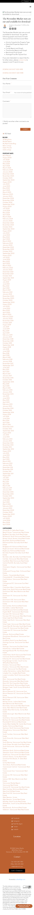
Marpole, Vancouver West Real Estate (15, 681)
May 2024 (6, 212)
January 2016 (7, 392)
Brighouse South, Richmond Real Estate (16, 548)
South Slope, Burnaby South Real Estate (16, 744)
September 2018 (8, 345)
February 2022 (8, 267)
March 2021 (7, 290)
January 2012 (7, 465)
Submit (25, 129)
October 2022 (7, 251)
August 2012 (7, 451)
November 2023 (8, 225)
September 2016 (8, 382)
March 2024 (7, 217)
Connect (26, 1)
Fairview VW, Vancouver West (13, 614)
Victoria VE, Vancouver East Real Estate (16, 787)
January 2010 (7, 508)
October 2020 (7, 300)
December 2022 (8, 247)
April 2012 (6, 459)
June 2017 (6, 367)
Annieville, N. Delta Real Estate (13, 530)
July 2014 (6, 416)
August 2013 (7, 433)
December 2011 (8, 467)
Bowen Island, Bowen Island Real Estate (16, 538)
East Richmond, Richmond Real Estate (15, 610)
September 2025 (8, 180)
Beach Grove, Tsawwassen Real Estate (16, 532)
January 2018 (7, 361)
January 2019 (7, 337)
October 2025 (7, 178)
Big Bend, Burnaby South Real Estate (15, 534)
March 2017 (7, 374)
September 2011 (8, 473)
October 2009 (7, 512)
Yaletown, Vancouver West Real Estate (16, 809)
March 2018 (7, 357)
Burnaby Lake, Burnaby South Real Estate (17, 557)
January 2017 (7, 375)
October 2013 (7, 429)
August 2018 (7, 347)
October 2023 (7, 227)
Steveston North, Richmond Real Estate (16, 750)
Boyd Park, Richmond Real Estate (14, 540)
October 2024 (7, 202)
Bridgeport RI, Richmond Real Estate (15, 546)
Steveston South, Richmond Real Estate (16, 752)
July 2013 (6, 435)
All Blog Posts (7, 139)
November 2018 (8, 341)
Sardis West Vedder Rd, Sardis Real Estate (17, 724)
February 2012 (7, 463)
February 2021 (7, 292)
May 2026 (6, 163)
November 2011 (8, 469)
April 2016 (6, 386)
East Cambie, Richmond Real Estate (15, 606)
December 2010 (8, 492)
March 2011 (6, 486)
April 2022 (6, 263)
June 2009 (6, 520)
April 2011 (6, 484)
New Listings (7, 145)
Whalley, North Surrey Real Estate (14, 801)
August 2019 (7, 325)
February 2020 (8, 316)
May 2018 (6, 353)
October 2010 (7, 496)
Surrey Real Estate (9, 763)
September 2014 (8, 412)
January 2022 (7, 269)
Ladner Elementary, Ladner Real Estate (16, 671)
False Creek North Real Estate (13, 618)
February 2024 (8, 219)
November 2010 (8, 494)
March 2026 (7, 168)
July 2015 (6, 396)
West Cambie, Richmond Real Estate (15, 789)
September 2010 (8, 498)
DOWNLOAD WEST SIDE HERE (13, 73)
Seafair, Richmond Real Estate (13, 726)
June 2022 (6, 259)
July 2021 (6, 282)
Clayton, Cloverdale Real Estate (13, 575)
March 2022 (7, 265)
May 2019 (6, 331)
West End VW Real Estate (11, 791)
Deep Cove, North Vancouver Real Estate (16, 589)
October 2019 (7, 323)
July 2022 (6, 257)
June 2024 (6, 210)
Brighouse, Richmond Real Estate (14, 551)
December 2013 (8, 426)
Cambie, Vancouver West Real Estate (15, 559)
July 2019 (6, 327)
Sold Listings (7, 150)
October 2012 (7, 447)
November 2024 (8, 200)
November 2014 (8, 408)
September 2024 (8, 204)
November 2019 (8, 320)
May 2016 (6, 384)
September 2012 (8, 449)
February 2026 (8, 170)
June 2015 (6, 398)
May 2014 (6, 420)
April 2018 (6, 355)
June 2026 (6, 161)
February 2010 (8, 506)
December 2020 (8, 296)
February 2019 (7, 335)
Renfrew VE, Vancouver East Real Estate (16, 720)
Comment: (6, 101)
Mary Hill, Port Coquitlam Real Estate (15, 683)
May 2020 (6, 310)
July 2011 (6, 477)
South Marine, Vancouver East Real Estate (17, 742)
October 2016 (7, 380)
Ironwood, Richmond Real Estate (14, 656)
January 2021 (7, 294)
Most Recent (7, 155)
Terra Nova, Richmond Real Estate (14, 765)
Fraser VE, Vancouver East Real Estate (15, 628)
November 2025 (8, 176)
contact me (22, 60)
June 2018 (6, 351)
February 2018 (7, 359)
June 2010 (6, 500)
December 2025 (8, 174)
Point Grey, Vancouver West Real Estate (16, 705)
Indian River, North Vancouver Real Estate (17, 655)
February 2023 (8, 243)
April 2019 (6, 333)
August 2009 (7, 516)
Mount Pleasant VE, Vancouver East (15, 691)
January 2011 (7, 490)
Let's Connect (17, 871)
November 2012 (8, 445)
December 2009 (8, 510)
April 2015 (6, 402)
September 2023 (8, 229)
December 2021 (8, 272)
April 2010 (6, 502)
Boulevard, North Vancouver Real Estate (16, 536)
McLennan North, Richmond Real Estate (16, 685)
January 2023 (7, 245)
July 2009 (6, 518)
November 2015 (8, 394)
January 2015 (7, 406)
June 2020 (6, 308)
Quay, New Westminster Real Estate (15, 707)
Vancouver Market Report (11, 783)
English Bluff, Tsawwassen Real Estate (15, 612)
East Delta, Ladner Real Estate (13, 608)
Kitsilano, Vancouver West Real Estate (15, 667)
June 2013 (6, 437)
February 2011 (7, 488)
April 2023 (6, 239)
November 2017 (8, 363)
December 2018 (8, 339)
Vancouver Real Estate (10, 785)
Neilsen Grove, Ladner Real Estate (14, 701)
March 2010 (7, 504)
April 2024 (6, 214)
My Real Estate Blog (9, 143)
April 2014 (6, 422)
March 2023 (7, 241)
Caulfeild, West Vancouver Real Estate (16, 561)
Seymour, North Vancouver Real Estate (16, 728)
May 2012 (6, 457)
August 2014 (7, 414)
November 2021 (8, 274)
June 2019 (6, 329)
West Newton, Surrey (10, 797)
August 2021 (7, 280)
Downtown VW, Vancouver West (14, 599)
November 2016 (8, 378)
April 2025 (6, 190)
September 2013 (8, 431)
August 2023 (7, 231)
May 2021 (6, 286)
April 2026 (6, 166)
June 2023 (6, 235)
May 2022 (6, 261)
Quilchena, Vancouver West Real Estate (16, 718)
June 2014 (6, 418)
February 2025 (8, 194)
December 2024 (8, 198)
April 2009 (6, 524)
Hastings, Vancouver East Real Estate (15, 646)
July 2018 (6, 349)
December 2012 (8, 443)
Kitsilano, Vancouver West (12, 665)
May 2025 (6, 188)
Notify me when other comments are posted (16, 122)
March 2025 (7, 192)
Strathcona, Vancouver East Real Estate (16, 754)
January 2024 (7, 221)
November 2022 (8, 249)
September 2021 (8, 278)
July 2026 (6, 159)
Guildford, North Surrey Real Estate (15, 640)
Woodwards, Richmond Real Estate (15, 807)
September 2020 (9, 302)
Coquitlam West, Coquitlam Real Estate (16, 587)
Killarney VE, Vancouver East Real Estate (16, 659)
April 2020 (6, 312)
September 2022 (8, 253)
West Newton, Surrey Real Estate (14, 799)
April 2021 (6, 288)
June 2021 (6, 284)
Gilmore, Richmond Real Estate (13, 634)
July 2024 (6, 208)
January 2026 (7, 172)
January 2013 (7, 441)
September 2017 (8, 365)
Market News (7, 141)
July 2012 (6, 453)
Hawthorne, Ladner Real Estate (13, 648)
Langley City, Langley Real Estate (14, 673)
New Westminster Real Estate (13, 703)
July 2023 (6, 233)
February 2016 (7, 390)
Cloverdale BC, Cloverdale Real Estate (16, 577)
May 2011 (6, 482)
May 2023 (6, 237)
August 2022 (7, 255)
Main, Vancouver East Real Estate (14, 679)
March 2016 (7, 388)
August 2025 (7, 182)
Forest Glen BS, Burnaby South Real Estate (17, 626)
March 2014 (7, 424)
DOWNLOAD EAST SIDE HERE (13, 69)
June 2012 (6, 455)
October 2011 (7, 471)
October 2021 (7, 276)
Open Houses (7, 147)
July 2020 (6, 306)
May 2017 (6, 369)
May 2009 (6, 522)
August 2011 (7, 475)
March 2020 (7, 314)
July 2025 (6, 184)
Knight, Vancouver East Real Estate (14, 669)
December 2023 (8, 223)
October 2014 (7, 410)
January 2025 (7, 196)
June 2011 (6, 479)
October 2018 (7, 343)
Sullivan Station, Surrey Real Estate (15, 756)
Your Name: (7, 83)
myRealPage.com (20, 879)
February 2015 (7, 404)
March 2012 (7, 461)
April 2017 (6, 371)
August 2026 (7, 157)
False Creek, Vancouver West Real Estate (16, 624)
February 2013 (7, 439)
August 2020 (7, 304)
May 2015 (6, 400)
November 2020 (8, 298)
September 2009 (9, 514)
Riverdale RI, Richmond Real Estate (14, 722)
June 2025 (6, 186)
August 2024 (7, 206)
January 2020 (8, 318)
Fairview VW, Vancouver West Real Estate (17, 616)
